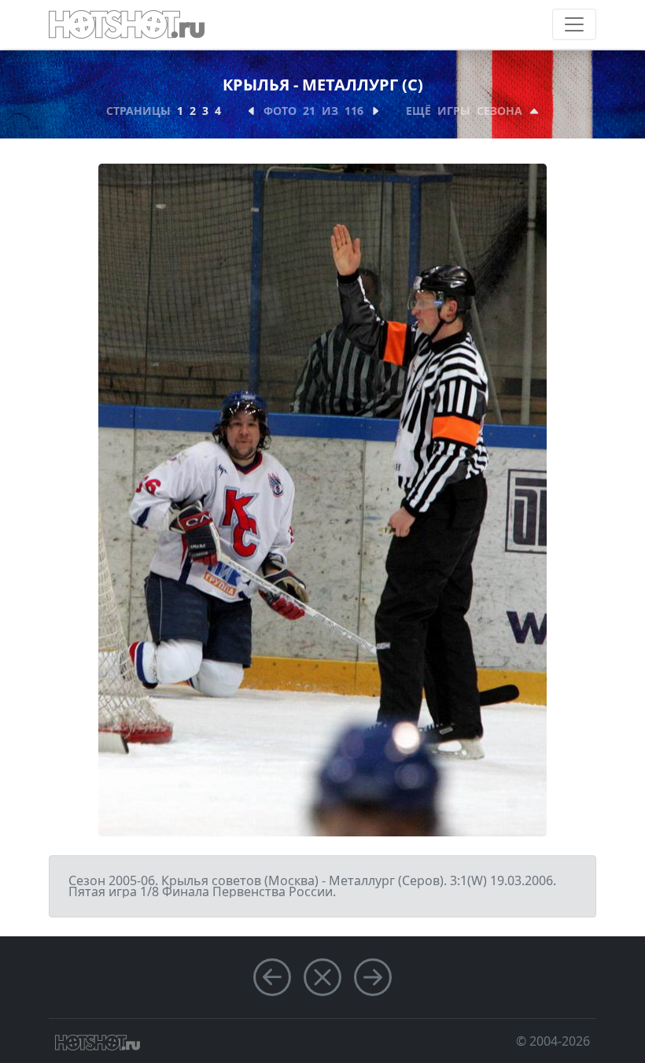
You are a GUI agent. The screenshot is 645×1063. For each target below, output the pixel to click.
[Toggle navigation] (574, 24)
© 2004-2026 (553, 1041)
